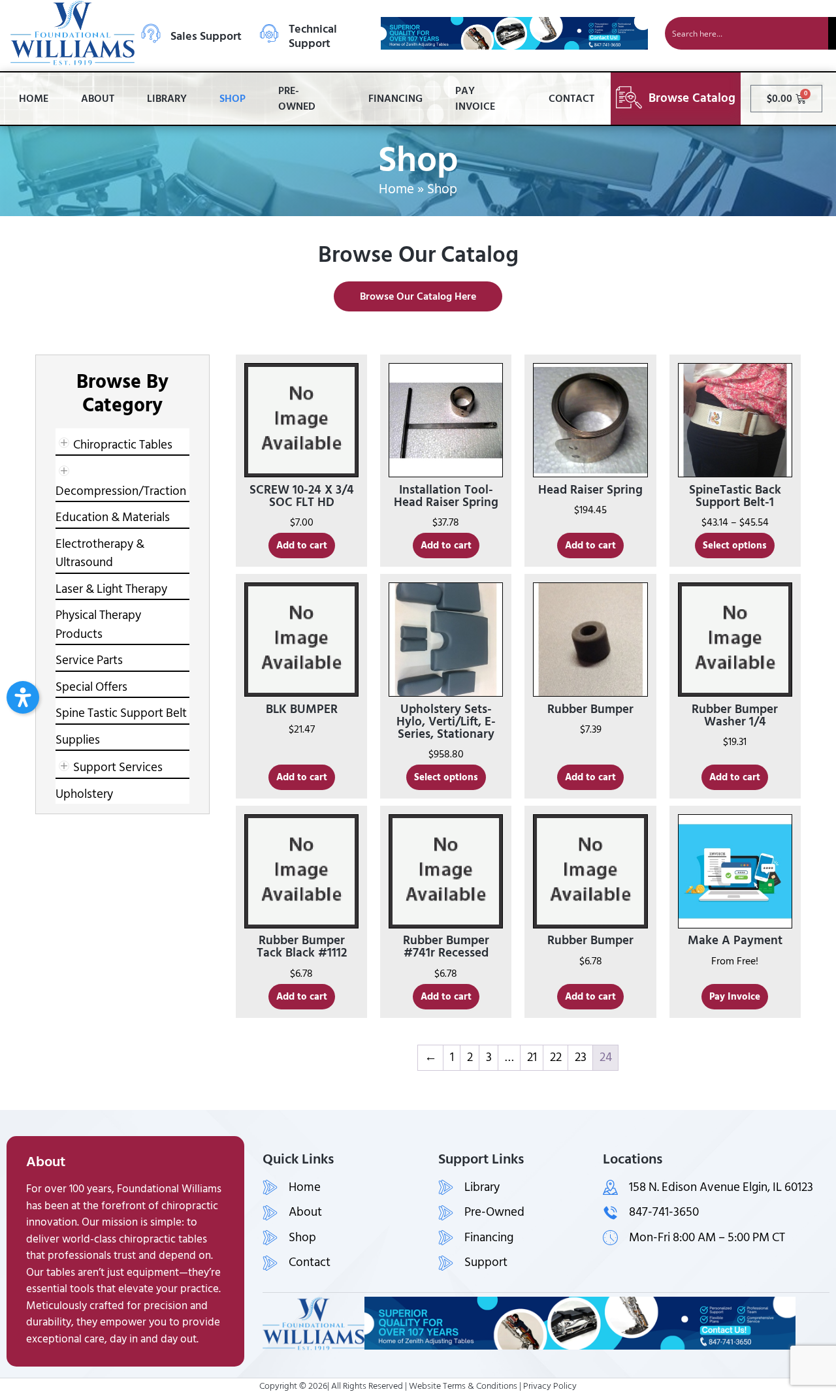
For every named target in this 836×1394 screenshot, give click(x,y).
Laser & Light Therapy (111, 589)
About (97, 98)
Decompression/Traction (121, 491)
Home (33, 98)
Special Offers (91, 687)
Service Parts (89, 660)
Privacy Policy (550, 1385)
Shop (232, 98)
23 (581, 1057)
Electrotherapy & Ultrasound (100, 553)
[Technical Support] (269, 33)
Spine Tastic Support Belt (121, 713)
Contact (571, 98)
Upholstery (84, 794)
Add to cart (301, 545)
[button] (23, 697)
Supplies (78, 740)
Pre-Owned (296, 98)
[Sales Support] (151, 33)
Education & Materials (113, 517)
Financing (395, 98)
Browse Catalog (692, 98)
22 (556, 1057)
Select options (735, 545)
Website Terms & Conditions (463, 1385)
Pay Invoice (475, 98)
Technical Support (313, 36)
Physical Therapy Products (98, 624)
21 (532, 1057)
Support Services (118, 767)
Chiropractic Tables (122, 445)
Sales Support (206, 36)
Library (167, 98)
